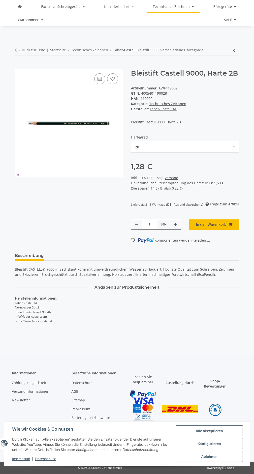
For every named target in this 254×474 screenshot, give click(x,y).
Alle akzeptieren (209, 431)
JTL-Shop (228, 468)
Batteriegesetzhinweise (90, 417)
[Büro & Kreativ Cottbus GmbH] (20, 6)
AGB (74, 391)
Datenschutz (45, 459)
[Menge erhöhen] (175, 224)
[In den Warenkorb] (19, 66)
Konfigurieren (209, 444)
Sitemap (78, 400)
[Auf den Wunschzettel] (112, 78)
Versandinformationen (30, 391)
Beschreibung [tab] (29, 255)
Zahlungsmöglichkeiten (31, 382)
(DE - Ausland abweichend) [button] (184, 204)
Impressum (21, 459)
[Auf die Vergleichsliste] (99, 78)
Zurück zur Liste (32, 50)
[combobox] (185, 147)
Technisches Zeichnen (167, 103)
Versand (171, 177)
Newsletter (21, 400)
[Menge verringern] (136, 224)
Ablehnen (209, 456)
